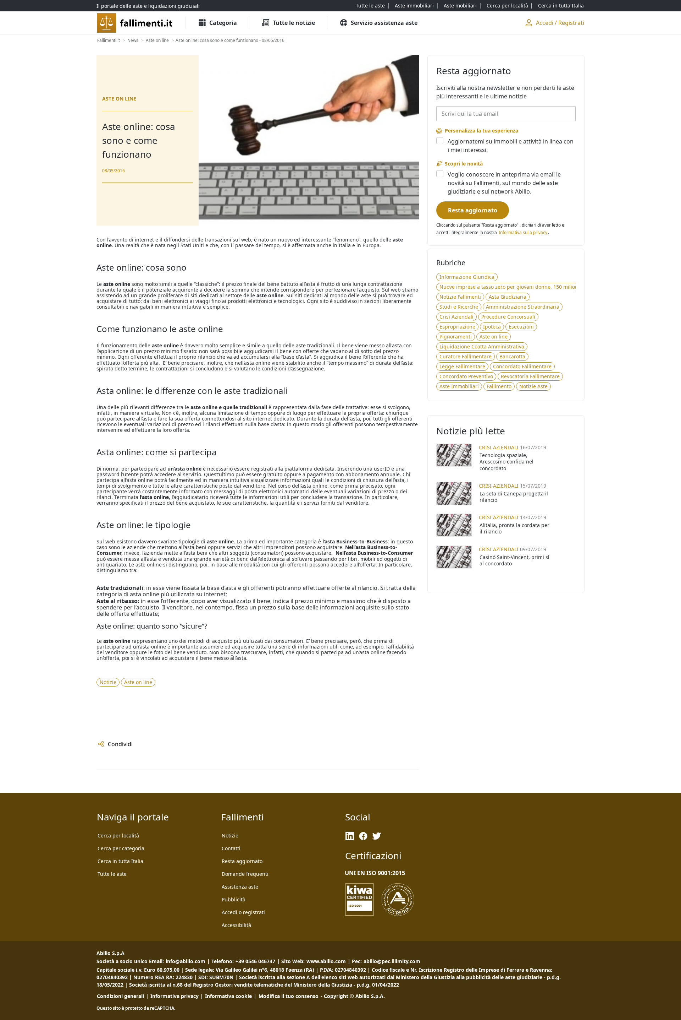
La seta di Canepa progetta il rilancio (514, 496)
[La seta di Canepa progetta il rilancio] (454, 493)
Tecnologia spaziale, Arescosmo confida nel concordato (506, 461)
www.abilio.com (326, 961)
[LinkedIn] (349, 836)
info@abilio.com (185, 961)
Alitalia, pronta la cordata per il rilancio (514, 528)
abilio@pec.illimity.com (392, 961)
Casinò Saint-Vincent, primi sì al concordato (514, 560)
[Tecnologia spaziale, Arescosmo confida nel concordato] (454, 455)
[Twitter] (376, 836)
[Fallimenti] (135, 23)
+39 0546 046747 (255, 961)
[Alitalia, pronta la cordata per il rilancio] (454, 525)
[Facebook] (363, 836)
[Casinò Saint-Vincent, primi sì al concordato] (454, 557)
